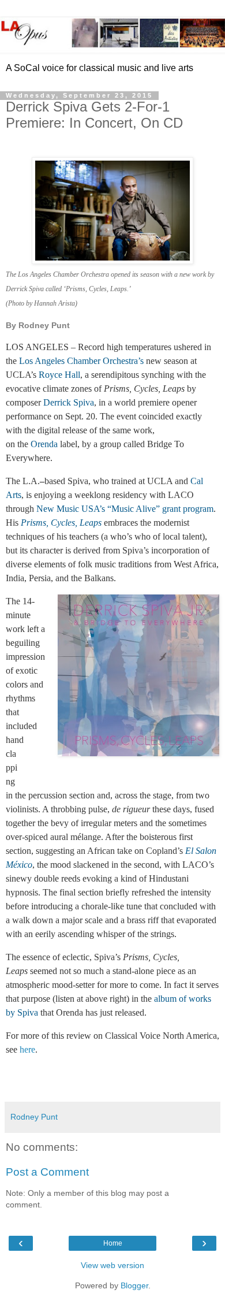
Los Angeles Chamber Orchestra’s (81, 361)
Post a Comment (47, 1172)
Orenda (44, 444)
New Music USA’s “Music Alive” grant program (124, 509)
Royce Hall (59, 375)
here (27, 1049)
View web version (112, 1265)
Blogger (134, 1285)
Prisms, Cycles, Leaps (61, 522)
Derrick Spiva (68, 402)
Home (112, 1243)
